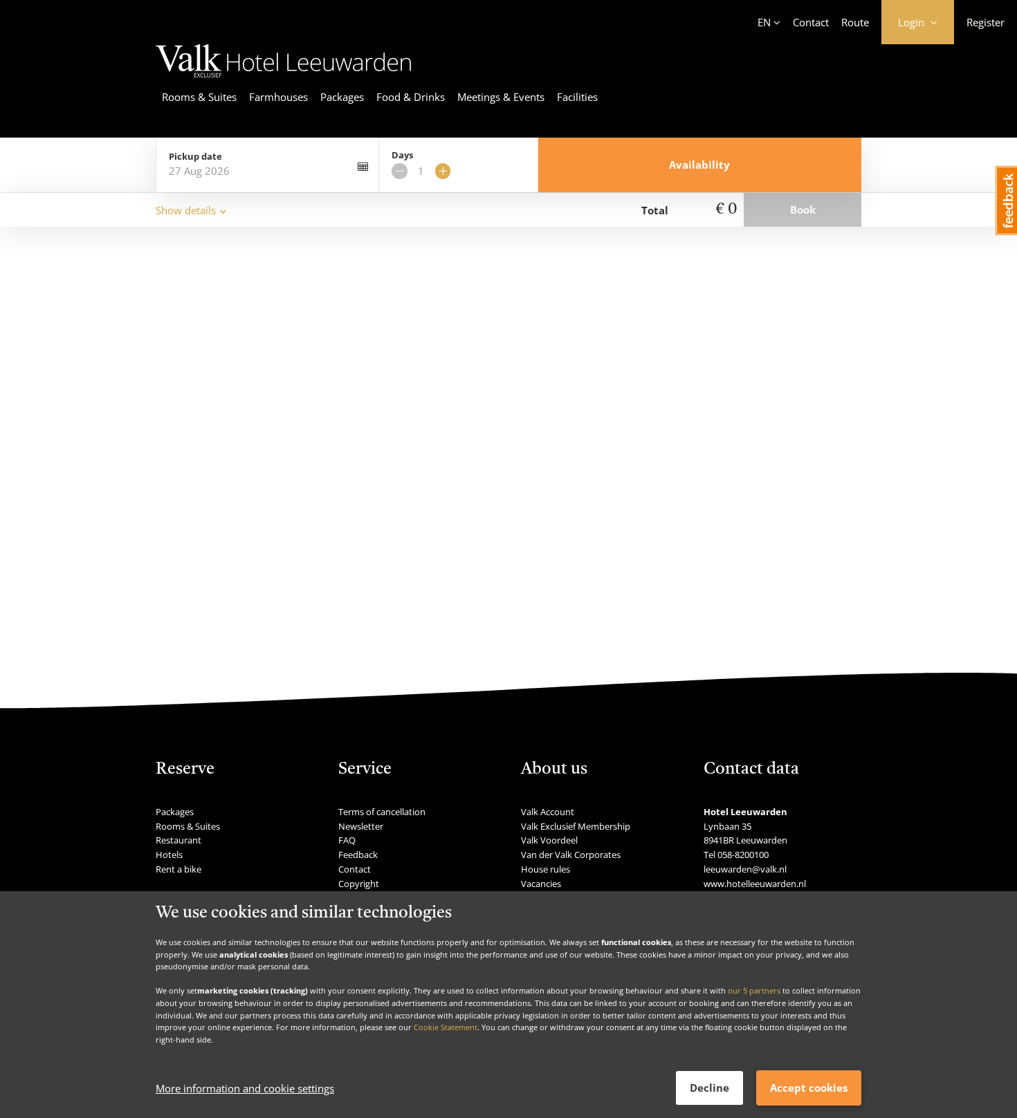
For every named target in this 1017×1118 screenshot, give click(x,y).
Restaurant (178, 840)
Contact (811, 22)
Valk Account (547, 811)
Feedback (358, 854)
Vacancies (541, 883)
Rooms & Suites (199, 97)
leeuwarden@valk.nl (745, 869)
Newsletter (360, 826)
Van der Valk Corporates (571, 854)
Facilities (577, 97)
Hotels (169, 854)
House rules (545, 869)
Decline (709, 1087)
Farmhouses (278, 97)
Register (985, 22)
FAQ (347, 840)
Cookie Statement (445, 1027)
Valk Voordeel (549, 840)
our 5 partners (754, 990)
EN (764, 22)
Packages (342, 97)
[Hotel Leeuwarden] (283, 79)
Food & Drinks (410, 97)
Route (855, 22)
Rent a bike (178, 869)
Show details (186, 210)
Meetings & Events (500, 97)
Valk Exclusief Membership (575, 826)
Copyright (358, 883)
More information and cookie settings (245, 1088)
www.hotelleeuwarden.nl (755, 883)
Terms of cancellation (381, 811)
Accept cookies (809, 1087)
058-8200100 (743, 854)
